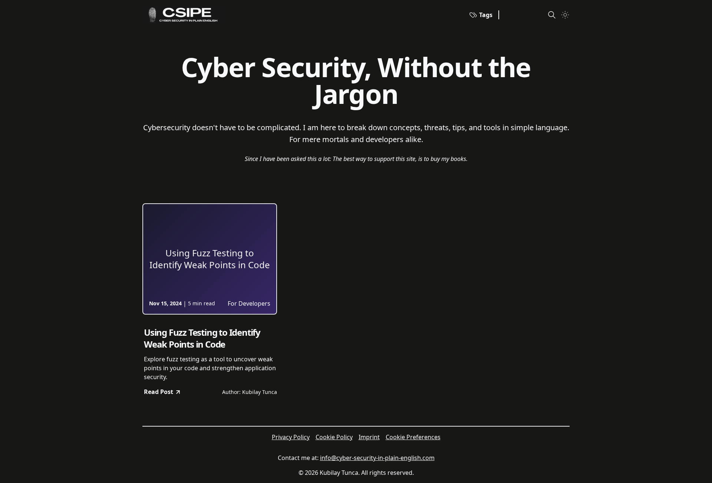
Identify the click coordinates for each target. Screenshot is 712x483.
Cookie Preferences (413, 437)
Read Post (158, 392)
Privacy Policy (291, 437)
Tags (485, 15)
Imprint (369, 437)
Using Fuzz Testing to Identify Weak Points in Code (202, 338)
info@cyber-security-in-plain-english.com (377, 458)
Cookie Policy (334, 437)
